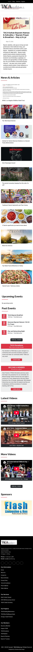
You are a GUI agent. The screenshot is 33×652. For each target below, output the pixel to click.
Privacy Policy (4, 580)
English (9, 1)
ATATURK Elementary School (8, 599)
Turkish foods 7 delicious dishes (11, 286)
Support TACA (4, 628)
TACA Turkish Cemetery (7, 602)
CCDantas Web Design (19, 649)
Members (18, 1)
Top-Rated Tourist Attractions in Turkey (12, 266)
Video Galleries (4, 588)
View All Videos (16, 486)
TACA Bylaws (4, 633)
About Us (3, 572)
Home (2, 569)
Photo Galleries (4, 585)
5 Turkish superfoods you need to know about (14, 225)
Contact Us (3, 575)
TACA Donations (5, 631)
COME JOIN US (16, 389)
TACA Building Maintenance (7, 611)
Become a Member (5, 625)
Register (23, 1)
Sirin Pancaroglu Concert (8, 163)
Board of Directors (5, 636)
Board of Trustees (5, 638)
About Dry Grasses (7, 245)
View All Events (16, 340)
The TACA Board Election (9, 121)
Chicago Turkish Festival (7, 616)
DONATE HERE (16, 359)
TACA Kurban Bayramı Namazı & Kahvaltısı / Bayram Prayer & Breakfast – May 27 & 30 (16, 35)
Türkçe (13, 1)
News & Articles (4, 577)
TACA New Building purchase (8, 614)
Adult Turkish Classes (6, 597)
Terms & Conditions (5, 583)
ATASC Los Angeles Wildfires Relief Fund (13, 100)
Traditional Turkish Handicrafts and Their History (15, 205)
